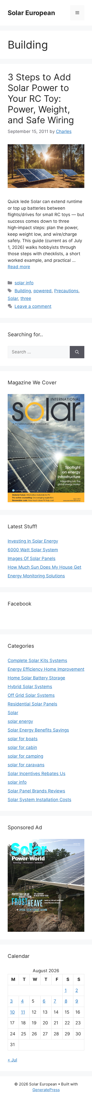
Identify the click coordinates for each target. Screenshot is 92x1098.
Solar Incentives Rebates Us (36, 773)
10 (12, 1012)
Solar (13, 298)
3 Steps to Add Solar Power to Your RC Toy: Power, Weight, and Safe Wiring (41, 98)
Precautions (66, 290)
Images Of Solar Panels (31, 558)
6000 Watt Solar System (33, 549)
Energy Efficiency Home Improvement (46, 669)
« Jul (12, 1059)
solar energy (20, 721)
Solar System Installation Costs (39, 799)
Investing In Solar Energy (33, 541)
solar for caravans (26, 764)
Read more (19, 266)
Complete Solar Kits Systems (37, 660)
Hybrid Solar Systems (30, 686)
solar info (24, 282)
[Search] (77, 352)
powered (42, 290)
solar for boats (23, 738)
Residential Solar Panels (32, 704)
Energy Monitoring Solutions (36, 575)
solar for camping (25, 756)
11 (23, 1012)
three (25, 298)
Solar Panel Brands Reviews (36, 790)
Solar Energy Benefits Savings (38, 730)
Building (23, 290)
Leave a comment (33, 306)
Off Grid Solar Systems (31, 695)
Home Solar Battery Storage (36, 677)
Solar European (31, 13)
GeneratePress (46, 1089)
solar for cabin (22, 747)
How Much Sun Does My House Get (44, 567)
